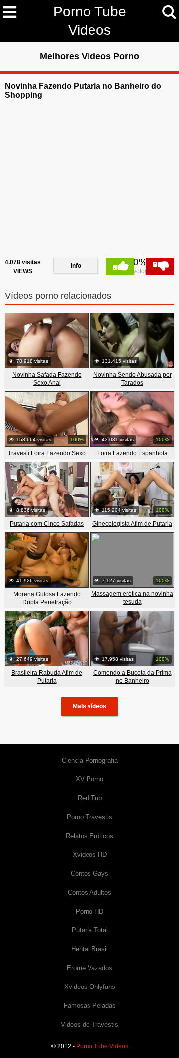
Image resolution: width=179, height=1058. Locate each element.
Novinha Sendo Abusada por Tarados (132, 378)
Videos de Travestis (89, 1024)
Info (76, 265)
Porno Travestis (89, 817)
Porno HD (89, 911)
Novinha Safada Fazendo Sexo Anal (47, 378)
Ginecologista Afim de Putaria (132, 523)
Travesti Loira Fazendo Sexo (47, 453)
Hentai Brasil (89, 949)
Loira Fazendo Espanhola (132, 453)
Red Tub (90, 798)
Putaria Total (90, 930)
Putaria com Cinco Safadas (47, 523)
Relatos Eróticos (89, 836)
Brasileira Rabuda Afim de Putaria (46, 676)
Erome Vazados (89, 968)
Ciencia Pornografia (90, 760)
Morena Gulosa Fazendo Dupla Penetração (47, 598)
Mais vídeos (89, 706)
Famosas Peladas (90, 1005)
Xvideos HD (90, 854)
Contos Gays (89, 873)
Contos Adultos (89, 892)
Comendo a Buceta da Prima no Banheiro (132, 676)
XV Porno (89, 779)
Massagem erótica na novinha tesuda (132, 597)
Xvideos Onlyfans (89, 986)
